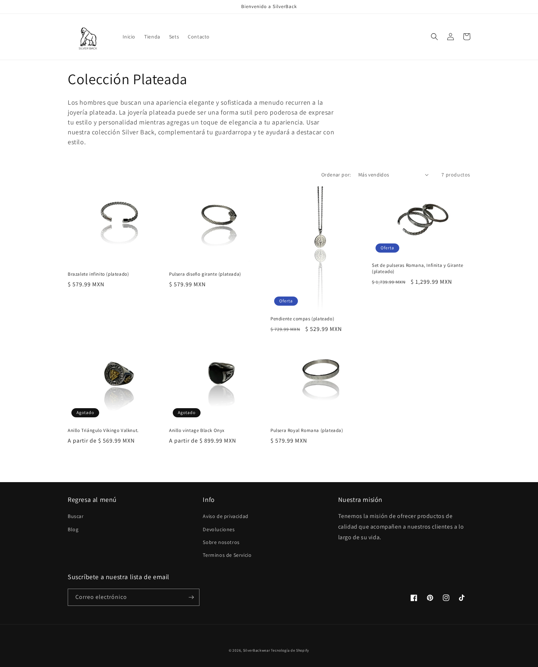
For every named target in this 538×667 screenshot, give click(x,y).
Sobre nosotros (221, 542)
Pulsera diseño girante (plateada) (205, 274)
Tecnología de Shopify (290, 650)
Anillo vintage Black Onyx (197, 430)
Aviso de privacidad (225, 516)
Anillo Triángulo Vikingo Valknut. (103, 430)
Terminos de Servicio (227, 555)
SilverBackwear (256, 650)
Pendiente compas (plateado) (302, 319)
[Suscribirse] (191, 597)
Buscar (76, 516)
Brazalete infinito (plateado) (98, 274)
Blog (73, 529)
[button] (434, 37)
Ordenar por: (336, 174)
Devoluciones (219, 529)
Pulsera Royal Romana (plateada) (306, 430)
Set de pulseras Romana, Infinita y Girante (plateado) (417, 268)
